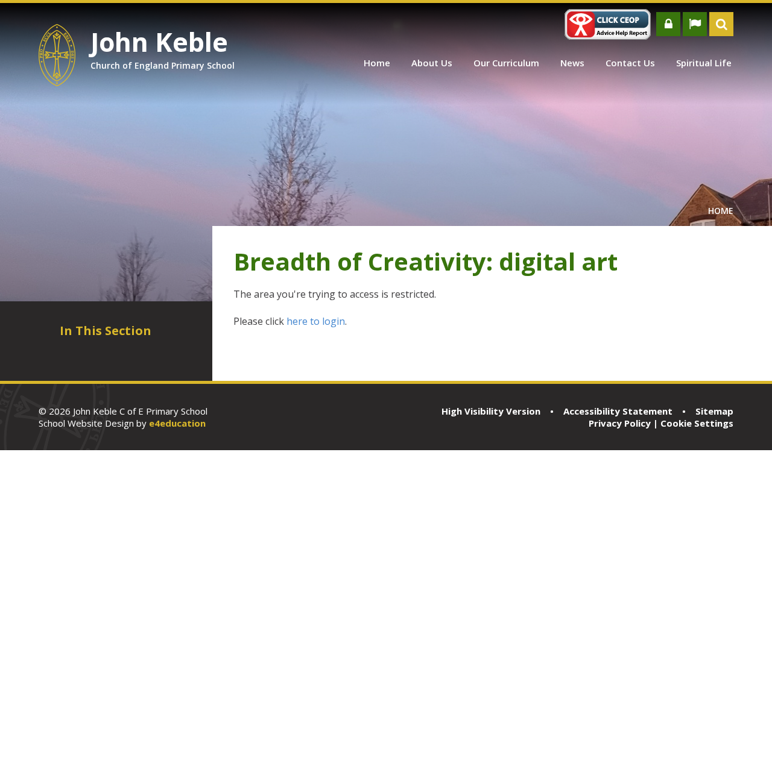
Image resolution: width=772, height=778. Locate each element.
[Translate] (695, 24)
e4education (177, 423)
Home (720, 210)
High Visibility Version (490, 411)
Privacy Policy (620, 423)
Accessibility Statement (617, 411)
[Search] (721, 24)
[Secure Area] (668, 24)
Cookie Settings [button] (696, 423)
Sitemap (714, 411)
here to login (315, 321)
